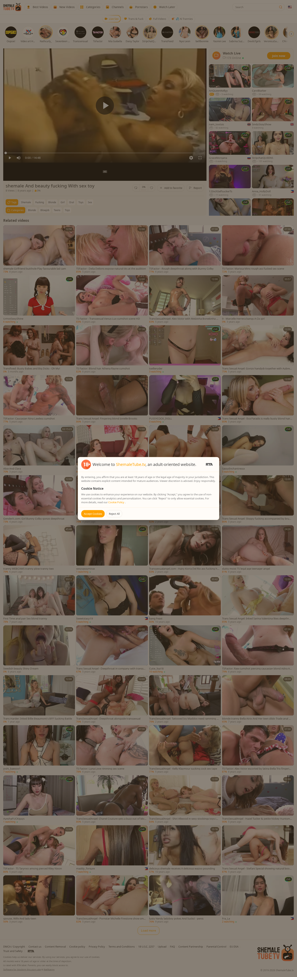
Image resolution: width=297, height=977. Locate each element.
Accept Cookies (93, 514)
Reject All (114, 514)
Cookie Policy (116, 502)
